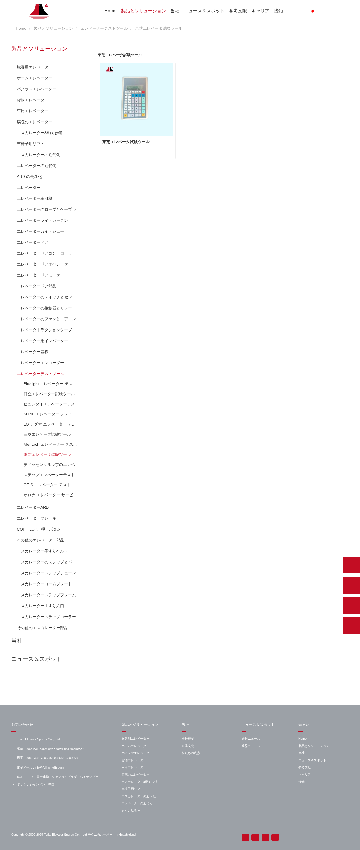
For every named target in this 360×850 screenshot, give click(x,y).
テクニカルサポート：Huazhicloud (112, 834)
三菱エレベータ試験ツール (47, 434)
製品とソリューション (143, 10)
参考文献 (238, 10)
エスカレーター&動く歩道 (40, 133)
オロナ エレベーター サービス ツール (51, 495)
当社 (174, 10)
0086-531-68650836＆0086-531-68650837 (55, 748)
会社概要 (188, 738)
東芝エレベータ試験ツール (47, 454)
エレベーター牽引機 (34, 198)
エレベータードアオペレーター (44, 264)
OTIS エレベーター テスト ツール (51, 485)
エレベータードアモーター (40, 275)
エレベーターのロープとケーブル (46, 209)
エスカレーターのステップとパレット (47, 562)
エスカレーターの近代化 (38, 154)
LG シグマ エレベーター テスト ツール (51, 424)
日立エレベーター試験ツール (49, 394)
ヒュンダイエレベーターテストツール (51, 404)
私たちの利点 (191, 753)
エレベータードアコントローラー (46, 253)
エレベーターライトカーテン (42, 220)
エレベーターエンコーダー (40, 362)
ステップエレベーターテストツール (51, 474)
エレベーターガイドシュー (40, 231)
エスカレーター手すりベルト (42, 551)
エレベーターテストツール (104, 28)
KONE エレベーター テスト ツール (51, 414)
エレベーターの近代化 (36, 165)
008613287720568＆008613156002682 (52, 758)
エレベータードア (32, 242)
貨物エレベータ (30, 100)
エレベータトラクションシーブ (44, 330)
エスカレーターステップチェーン (46, 573)
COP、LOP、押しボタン (39, 529)
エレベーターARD (33, 507)
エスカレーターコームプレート (44, 584)
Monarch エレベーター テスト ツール (51, 444)
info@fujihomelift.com (49, 767)
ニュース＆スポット (204, 10)
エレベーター (28, 187)
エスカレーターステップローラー (46, 616)
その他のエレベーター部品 (40, 540)
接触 (278, 10)
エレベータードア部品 (36, 286)
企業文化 (188, 746)
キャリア (260, 10)
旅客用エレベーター (34, 67)
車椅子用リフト (30, 143)
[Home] (39, 11)
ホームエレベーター (34, 78)
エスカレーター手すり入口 (40, 606)
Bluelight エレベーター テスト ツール (51, 383)
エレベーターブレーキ (36, 518)
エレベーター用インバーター (42, 341)
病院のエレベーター (34, 122)
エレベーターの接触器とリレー (44, 308)
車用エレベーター (32, 111)
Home (110, 10)
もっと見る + (131, 810)
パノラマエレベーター (36, 89)
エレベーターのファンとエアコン (46, 319)
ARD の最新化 (29, 176)
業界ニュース (251, 746)
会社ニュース (251, 738)
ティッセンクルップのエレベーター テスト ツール (51, 464)
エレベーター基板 (32, 351)
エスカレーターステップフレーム (46, 595)
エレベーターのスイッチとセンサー (47, 297)
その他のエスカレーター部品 (42, 627)
